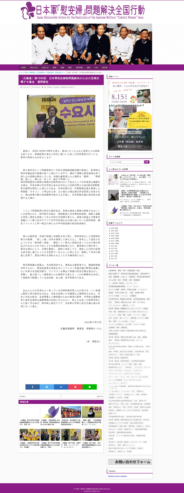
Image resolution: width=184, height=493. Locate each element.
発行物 (104, 67)
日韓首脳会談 (113, 426)
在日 (135, 401)
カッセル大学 (143, 377)
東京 (119, 280)
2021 (113, 241)
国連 (110, 351)
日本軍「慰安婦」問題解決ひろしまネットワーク (125, 308)
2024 (113, 233)
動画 (117, 327)
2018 (113, 248)
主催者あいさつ (129, 394)
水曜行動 (132, 277)
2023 (113, 236)
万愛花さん (140, 391)
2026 (113, 228)
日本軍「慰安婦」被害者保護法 (119, 361)
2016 (113, 253)
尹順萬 (136, 407)
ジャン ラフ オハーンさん (132, 380)
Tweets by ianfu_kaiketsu (117, 476)
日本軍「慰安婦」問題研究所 (118, 358)
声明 (124, 270)
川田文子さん (113, 354)
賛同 (119, 445)
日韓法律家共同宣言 (136, 423)
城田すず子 (143, 401)
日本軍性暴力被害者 (138, 361)
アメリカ (137, 315)
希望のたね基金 (145, 407)
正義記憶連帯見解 (141, 429)
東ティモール (124, 318)
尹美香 (125, 280)
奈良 (127, 404)
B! (61, 387)
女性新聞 (147, 404)
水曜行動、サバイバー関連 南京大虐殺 (121, 435)
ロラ (133, 391)
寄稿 (124, 407)
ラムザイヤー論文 (139, 324)
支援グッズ (112, 413)
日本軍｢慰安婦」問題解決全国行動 (120, 299)
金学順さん (112, 451)
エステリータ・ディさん (132, 373)
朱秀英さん (140, 426)
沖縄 (119, 315)
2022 (113, 238)
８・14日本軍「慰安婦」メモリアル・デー (123, 283)
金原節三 (140, 448)
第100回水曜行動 (139, 299)
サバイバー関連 (114, 289)
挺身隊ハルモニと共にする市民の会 (128, 410)
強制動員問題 (113, 334)
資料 (88, 67)
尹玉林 (129, 407)
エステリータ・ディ (115, 373)
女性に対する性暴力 (126, 351)
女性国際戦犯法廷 (136, 404)
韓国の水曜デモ (114, 274)
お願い (129, 315)
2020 (113, 243)
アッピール (138, 367)
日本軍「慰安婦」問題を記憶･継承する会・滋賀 (125, 337)
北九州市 (119, 397)
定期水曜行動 (139, 351)
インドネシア (142, 289)
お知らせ (45, 67)
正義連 (145, 308)
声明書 (115, 351)
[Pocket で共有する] (75, 387)
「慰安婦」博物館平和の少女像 (123, 340)
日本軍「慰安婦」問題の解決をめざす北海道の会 (125, 420)
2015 (113, 256)
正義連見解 (63, 87)
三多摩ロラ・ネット (115, 394)
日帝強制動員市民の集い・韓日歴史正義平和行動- (125, 416)
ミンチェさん (125, 391)
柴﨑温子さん (128, 429)
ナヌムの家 (112, 280)
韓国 (45, 87)
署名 (110, 321)
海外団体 (79, 67)
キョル (132, 321)
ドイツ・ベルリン (133, 286)
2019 (113, 246)
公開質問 (112, 327)
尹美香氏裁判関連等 (143, 277)
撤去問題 (145, 410)
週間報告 (49, 87)
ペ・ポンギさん (114, 391)
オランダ (139, 340)
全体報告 (144, 394)
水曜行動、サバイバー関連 (139, 318)
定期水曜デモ (71, 87)
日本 (110, 302)
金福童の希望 (139, 292)
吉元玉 (115, 318)
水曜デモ (125, 305)
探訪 (138, 354)
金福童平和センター (115, 367)
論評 (114, 321)
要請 (124, 315)
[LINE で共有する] (90, 387)
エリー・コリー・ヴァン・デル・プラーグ (123, 377)
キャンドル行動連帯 (115, 380)
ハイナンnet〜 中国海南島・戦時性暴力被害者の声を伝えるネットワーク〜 (130, 387)
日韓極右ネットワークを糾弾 (118, 423)
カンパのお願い (123, 321)
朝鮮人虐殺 (123, 426)
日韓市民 (146, 420)
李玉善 (120, 429)
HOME (23, 67)
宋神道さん (117, 407)
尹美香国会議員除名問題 (117, 286)
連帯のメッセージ (129, 445)
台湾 (110, 318)
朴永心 (148, 426)
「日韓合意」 (128, 367)
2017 (113, 251)
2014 (113, 258)
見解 (62, 67)
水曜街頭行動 (140, 435)
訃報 (130, 280)
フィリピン (124, 296)
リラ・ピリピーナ (115, 305)
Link (96, 67)
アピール (147, 367)
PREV (23, 396)
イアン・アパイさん (115, 370)
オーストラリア (114, 343)
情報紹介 (112, 410)
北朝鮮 (126, 397)
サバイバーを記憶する (116, 324)
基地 (122, 404)
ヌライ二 (124, 383)
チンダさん (141, 302)
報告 (54, 67)
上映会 (144, 315)
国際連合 (124, 327)
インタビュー (137, 370)
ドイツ (132, 305)
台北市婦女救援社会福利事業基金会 (120, 401)
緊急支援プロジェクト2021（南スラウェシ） (133, 311)
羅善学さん (112, 445)
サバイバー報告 (114, 296)
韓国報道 (137, 280)
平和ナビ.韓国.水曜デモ (127, 354)
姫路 (110, 407)
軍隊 (140, 364)
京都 (137, 394)
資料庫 (123, 289)
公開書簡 (112, 397)
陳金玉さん (121, 451)
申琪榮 (111, 439)
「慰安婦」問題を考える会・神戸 (124, 302)
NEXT (99, 396)
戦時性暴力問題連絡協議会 (130, 274)
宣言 (147, 351)
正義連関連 (56, 87)
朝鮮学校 (132, 426)
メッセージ (112, 315)
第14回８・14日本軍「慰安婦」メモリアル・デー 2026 (128, 442)
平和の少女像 (131, 289)
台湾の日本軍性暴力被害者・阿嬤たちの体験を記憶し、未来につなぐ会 (130, 347)
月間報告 (133, 296)
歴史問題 (112, 432)
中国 (110, 311)
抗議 (131, 292)
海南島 (144, 337)
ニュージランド (114, 383)
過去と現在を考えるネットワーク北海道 (122, 448)
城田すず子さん (114, 404)
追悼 (110, 340)
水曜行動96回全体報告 (124, 432)
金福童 (111, 292)
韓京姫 (129, 451)
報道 (70, 67)
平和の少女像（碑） (121, 292)
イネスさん (127, 370)
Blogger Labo (96, 491)
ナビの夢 (128, 324)
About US (34, 67)
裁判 (148, 299)
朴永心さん (112, 429)
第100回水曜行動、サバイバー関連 (120, 364)
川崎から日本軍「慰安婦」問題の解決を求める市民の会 (127, 331)
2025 (113, 231)
